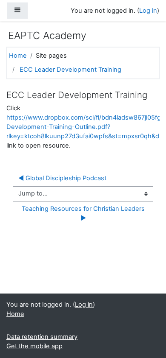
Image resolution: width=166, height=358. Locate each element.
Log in (148, 10)
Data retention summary (41, 337)
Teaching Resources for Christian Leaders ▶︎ (84, 213)
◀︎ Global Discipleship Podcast (62, 178)
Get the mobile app (34, 346)
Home (18, 55)
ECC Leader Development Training (70, 69)
